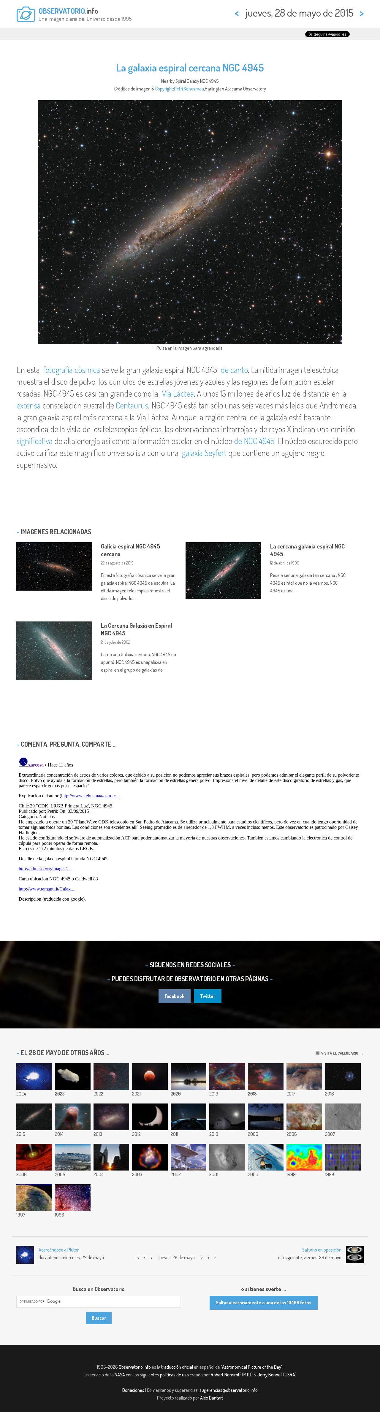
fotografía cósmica (71, 369)
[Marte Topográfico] (304, 1157)
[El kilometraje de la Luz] (188, 1116)
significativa (34, 440)
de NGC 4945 (254, 440)
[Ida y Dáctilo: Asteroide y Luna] (73, 1076)
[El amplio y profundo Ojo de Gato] (343, 1076)
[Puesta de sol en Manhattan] (111, 1157)
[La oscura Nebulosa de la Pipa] (73, 1197)
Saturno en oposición (321, 1250)
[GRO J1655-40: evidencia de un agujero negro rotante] (34, 1157)
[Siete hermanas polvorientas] (266, 1076)
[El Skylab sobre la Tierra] (266, 1157)
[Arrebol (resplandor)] (343, 1157)
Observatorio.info (135, 1367)
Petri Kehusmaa (189, 89)
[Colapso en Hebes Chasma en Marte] (304, 1076)
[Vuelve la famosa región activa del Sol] (34, 1076)
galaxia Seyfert (204, 452)
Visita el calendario (338, 1053)
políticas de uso (174, 1375)
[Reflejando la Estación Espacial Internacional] (188, 1076)
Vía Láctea (178, 393)
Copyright (164, 89)
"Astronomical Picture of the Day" (251, 1367)
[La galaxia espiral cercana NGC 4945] (34, 1116)
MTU (247, 1375)
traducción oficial (177, 1367)
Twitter (207, 996)
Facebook (174, 996)
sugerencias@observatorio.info (229, 1390)
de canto (234, 369)
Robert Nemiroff (226, 1375)
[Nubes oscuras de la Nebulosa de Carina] (304, 1116)
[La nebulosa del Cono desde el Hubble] (73, 1116)
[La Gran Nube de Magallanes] (111, 1116)
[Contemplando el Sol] (150, 1116)
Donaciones (133, 1390)
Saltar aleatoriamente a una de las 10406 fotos (263, 1303)
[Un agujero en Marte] (343, 1116)
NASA (120, 1375)
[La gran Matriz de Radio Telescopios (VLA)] (188, 1157)
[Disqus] (190, 829)
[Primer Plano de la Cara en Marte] (227, 1157)
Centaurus (132, 405)
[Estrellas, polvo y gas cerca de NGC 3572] (227, 1076)
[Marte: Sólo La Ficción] (34, 1197)
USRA (290, 1375)
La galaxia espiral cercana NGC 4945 (190, 67)
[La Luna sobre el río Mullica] (266, 1116)
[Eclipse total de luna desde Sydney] (150, 1076)
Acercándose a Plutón (59, 1250)
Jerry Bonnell (269, 1375)
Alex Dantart (211, 1398)
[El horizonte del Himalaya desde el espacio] (73, 1157)
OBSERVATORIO (62, 10)
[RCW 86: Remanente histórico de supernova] (111, 1076)
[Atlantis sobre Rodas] (227, 1116)
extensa (28, 405)
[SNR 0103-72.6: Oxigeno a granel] (150, 1157)
